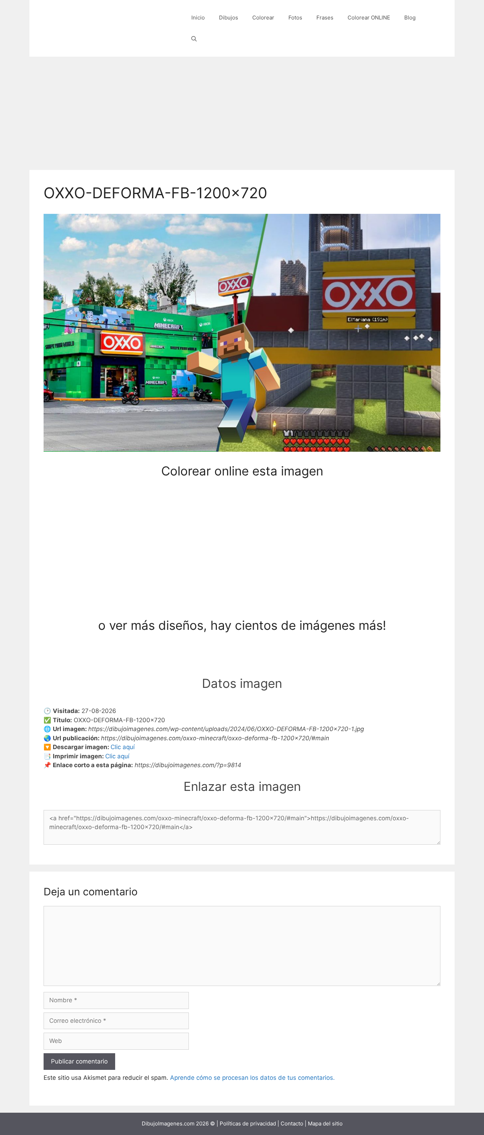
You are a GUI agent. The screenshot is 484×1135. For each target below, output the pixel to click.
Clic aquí (123, 747)
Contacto (292, 1123)
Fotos (295, 17)
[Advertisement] (242, 109)
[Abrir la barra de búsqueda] (194, 39)
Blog (410, 17)
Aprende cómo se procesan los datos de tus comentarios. (252, 1077)
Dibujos (228, 17)
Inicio (198, 17)
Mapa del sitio (325, 1123)
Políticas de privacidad (248, 1123)
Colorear (263, 17)
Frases (324, 17)
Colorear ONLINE (369, 17)
